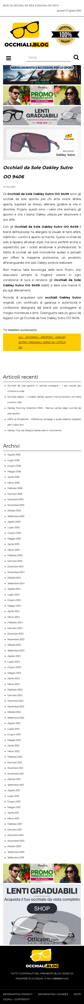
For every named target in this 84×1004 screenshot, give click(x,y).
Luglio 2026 (14, 460)
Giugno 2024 (14, 600)
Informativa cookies (53, 994)
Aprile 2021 (13, 812)
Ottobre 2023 (14, 644)
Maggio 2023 (14, 673)
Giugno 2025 (14, 533)
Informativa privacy (17, 994)
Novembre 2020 (16, 840)
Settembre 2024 (16, 583)
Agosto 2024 (14, 588)
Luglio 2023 (14, 661)
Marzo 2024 (14, 617)
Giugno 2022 (14, 734)
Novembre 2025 (16, 505)
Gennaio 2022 (15, 762)
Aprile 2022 (13, 745)
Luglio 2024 (14, 594)
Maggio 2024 (14, 605)
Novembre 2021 (16, 773)
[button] (76, 57)
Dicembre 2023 (15, 633)
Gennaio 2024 (15, 628)
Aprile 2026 (13, 477)
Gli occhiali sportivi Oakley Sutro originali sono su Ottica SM (42, 342)
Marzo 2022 (14, 751)
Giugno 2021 (14, 801)
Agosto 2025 (14, 521)
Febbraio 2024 (15, 622)
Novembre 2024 (16, 572)
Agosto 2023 (14, 656)
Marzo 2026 (14, 482)
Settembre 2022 (16, 717)
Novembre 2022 (16, 706)
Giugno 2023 (14, 667)
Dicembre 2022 (15, 700)
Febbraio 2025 (15, 555)
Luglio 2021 (13, 796)
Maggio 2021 (14, 807)
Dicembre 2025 (15, 499)
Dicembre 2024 (16, 566)
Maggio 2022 (14, 740)
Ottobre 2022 (14, 712)
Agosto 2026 (14, 454)
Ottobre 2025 (14, 510)
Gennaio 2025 (15, 561)
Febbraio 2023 (15, 689)
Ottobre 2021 (14, 779)
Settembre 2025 (16, 516)
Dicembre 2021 (15, 768)
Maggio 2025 (14, 538)
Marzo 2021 (13, 818)
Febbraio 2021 (15, 823)
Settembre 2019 (16, 857)
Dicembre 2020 (15, 835)
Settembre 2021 (16, 784)
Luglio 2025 (14, 527)
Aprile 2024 (14, 611)
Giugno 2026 (14, 465)
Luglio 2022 (14, 728)
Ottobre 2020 (14, 846)
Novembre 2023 (16, 639)
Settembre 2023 (16, 650)
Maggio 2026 (14, 471)
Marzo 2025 (14, 549)
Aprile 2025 (13, 544)
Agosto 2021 (14, 790)
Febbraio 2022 (15, 756)
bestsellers (13, 329)
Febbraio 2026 (15, 488)
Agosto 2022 (14, 723)
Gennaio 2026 (15, 493)
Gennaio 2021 (15, 829)
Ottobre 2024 (14, 577)
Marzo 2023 (14, 684)
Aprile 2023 (13, 678)
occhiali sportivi (28, 329)
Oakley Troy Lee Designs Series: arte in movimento (35, 430)
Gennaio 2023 (15, 695)
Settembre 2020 (16, 852)
